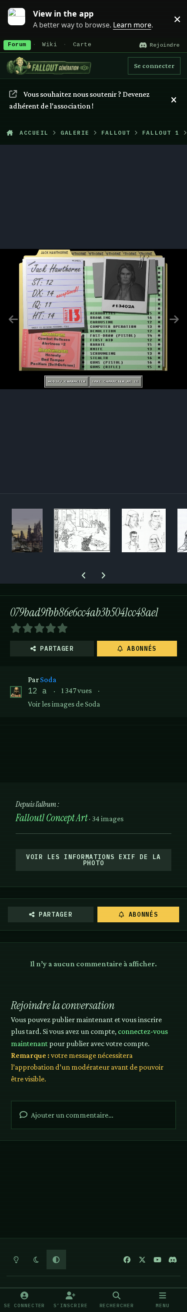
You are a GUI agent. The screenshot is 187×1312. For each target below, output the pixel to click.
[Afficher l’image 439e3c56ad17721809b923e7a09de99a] (82, 530)
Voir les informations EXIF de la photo (93, 860)
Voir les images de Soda (64, 704)
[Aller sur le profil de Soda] (16, 692)
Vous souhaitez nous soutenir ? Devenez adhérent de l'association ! (79, 100)
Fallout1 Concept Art (51, 817)
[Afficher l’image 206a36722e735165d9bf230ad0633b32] (144, 530)
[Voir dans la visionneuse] (93, 319)
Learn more (21, 19)
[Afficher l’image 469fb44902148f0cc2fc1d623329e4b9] (27, 530)
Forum (17, 45)
